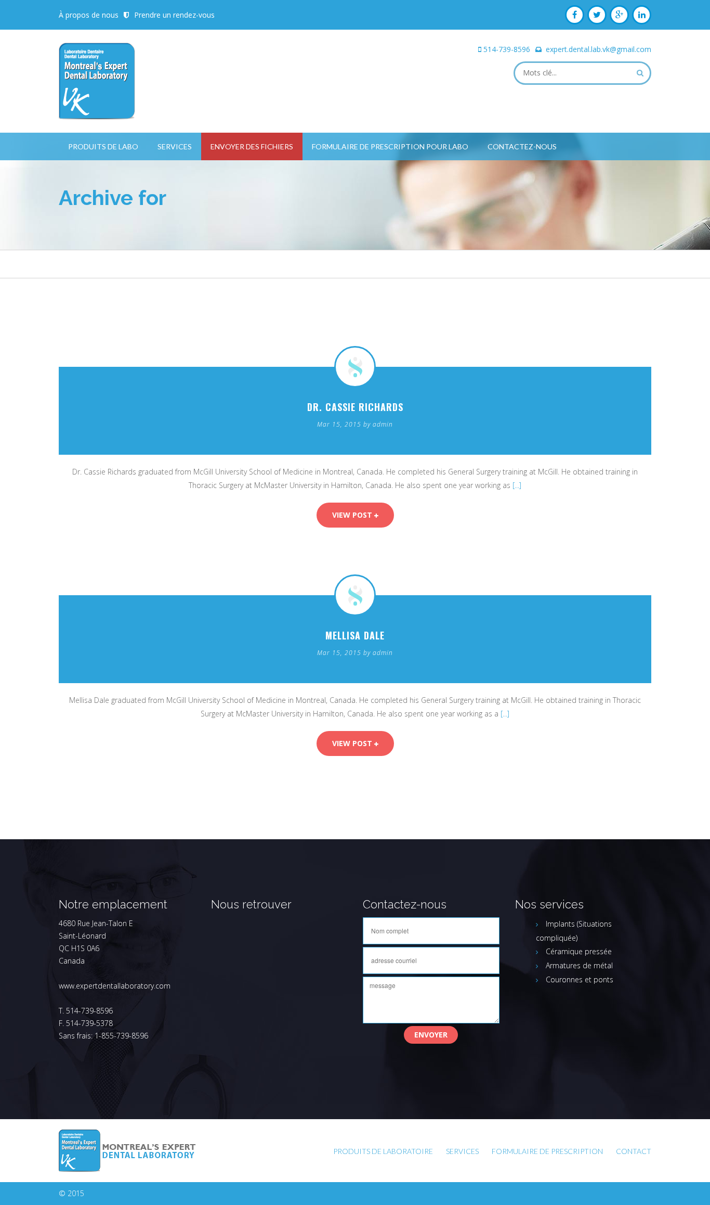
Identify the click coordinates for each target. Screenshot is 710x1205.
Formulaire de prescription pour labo (390, 146)
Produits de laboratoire (383, 1151)
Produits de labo (103, 146)
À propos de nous (89, 15)
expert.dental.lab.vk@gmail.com (598, 49)
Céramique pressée (579, 951)
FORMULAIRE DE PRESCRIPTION (547, 1151)
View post (353, 515)
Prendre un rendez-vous (174, 15)
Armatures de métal (579, 965)
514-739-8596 (506, 49)
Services (174, 146)
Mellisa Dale (355, 635)
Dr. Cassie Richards (355, 407)
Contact (633, 1151)
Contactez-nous (522, 146)
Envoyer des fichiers (252, 146)
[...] (516, 485)
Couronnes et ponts (579, 979)
